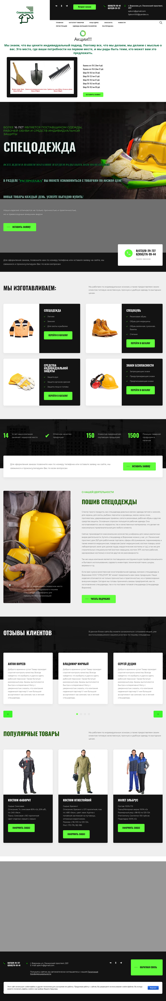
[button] (145, 11)
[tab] (77, 714)
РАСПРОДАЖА (31, 181)
